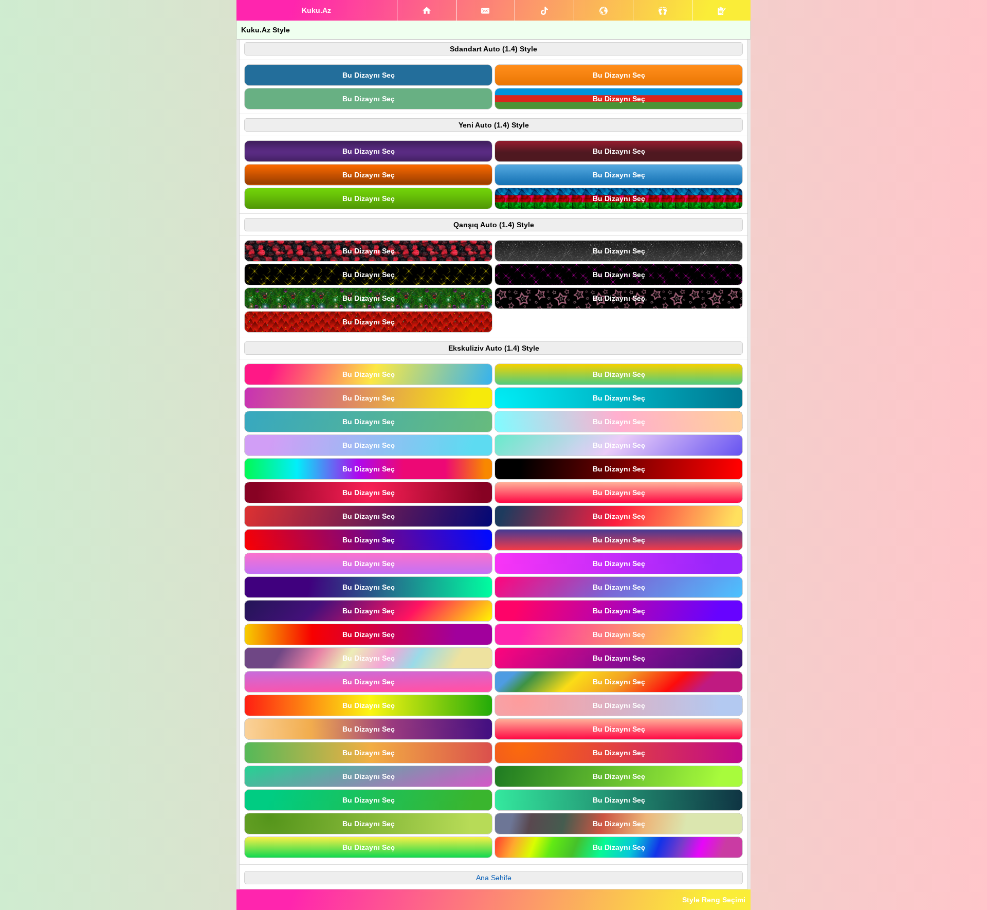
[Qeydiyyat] (721, 10)
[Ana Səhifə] (426, 10)
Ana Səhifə (493, 877)
